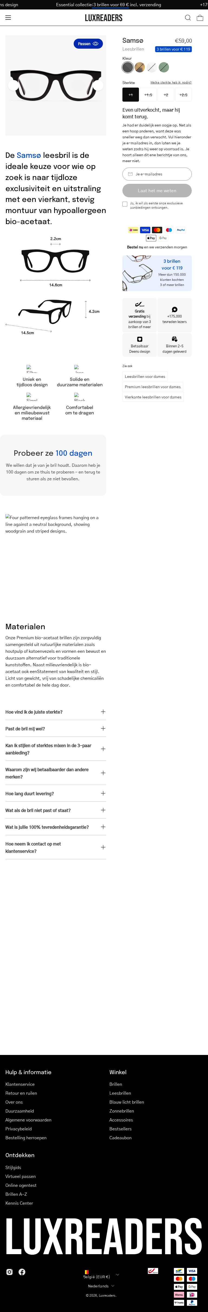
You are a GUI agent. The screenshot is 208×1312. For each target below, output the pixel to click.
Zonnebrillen (121, 1111)
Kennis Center (19, 1203)
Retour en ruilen (21, 1093)
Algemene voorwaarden (28, 1120)
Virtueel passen (20, 1176)
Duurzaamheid (19, 1111)
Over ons (14, 1102)
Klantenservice (20, 1084)
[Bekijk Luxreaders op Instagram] (9, 1272)
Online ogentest (21, 1185)
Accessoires (121, 1120)
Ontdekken (19, 1155)
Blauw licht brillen (126, 1102)
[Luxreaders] (104, 17)
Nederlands (98, 1285)
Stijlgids (13, 1167)
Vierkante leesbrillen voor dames (153, 396)
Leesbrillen (120, 1093)
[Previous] (13, 85)
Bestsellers (120, 1128)
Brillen (115, 1084)
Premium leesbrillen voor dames (153, 386)
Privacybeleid (18, 1128)
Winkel (117, 1072)
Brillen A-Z (16, 1194)
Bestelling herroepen (26, 1137)
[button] (188, 18)
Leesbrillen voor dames (145, 376)
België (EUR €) (96, 1276)
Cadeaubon (120, 1137)
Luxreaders (107, 1295)
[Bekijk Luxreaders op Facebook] (22, 1272)
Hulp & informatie (28, 1072)
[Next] (98, 85)
